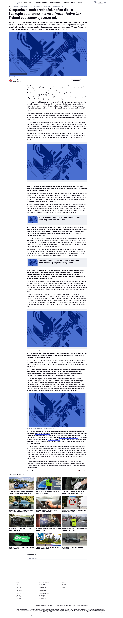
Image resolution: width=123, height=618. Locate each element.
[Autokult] (25, 2)
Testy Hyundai (19, 590)
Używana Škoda (42, 596)
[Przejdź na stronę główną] (18, 3)
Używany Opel (42, 595)
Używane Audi (42, 584)
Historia (66, 2)
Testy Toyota (19, 598)
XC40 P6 (42, 126)
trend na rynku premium (42, 433)
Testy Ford (18, 589)
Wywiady (73, 2)
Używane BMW (42, 585)
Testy (30, 2)
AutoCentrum (64, 585)
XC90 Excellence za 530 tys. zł (68, 437)
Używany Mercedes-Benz (44, 593)
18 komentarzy (76, 80)
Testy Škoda (19, 596)
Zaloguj (100, 2)
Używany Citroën (42, 587)
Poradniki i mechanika (41, 2)
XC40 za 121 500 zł (54, 439)
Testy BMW (19, 585)
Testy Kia (18, 592)
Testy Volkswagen (20, 599)
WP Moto (63, 587)
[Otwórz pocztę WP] (91, 2)
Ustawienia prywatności (82, 605)
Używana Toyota (42, 598)
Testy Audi (18, 584)
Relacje (80, 2)
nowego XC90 (60, 133)
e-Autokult (64, 584)
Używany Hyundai (42, 590)
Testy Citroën (19, 587)
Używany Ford (42, 589)
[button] (95, 2)
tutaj (43, 615)
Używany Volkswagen (43, 599)
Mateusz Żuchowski (18, 80)
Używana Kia (41, 592)
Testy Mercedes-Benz (20, 593)
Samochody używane (55, 2)
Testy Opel (18, 595)
